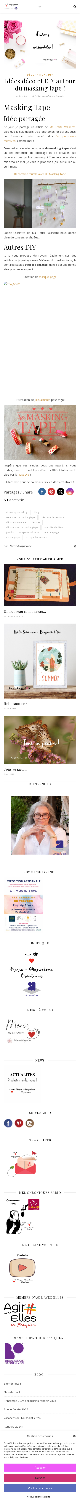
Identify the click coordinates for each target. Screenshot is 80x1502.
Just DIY (24, 474)
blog (36, 512)
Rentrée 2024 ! (13, 1426)
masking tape (13, 537)
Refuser (40, 1477)
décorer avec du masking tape (22, 527)
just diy (10, 532)
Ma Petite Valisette (62, 127)
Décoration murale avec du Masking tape (40, 174)
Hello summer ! (16, 703)
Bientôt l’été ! (12, 1383)
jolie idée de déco (53, 527)
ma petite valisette (29, 532)
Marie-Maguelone (21, 546)
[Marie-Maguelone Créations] (11, 6)
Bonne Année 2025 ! (16, 1409)
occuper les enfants (36, 537)
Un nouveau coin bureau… (25, 611)
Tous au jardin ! (16, 769)
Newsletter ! (12, 1392)
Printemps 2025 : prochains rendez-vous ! (30, 1401)
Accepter (40, 1467)
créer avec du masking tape (20, 517)
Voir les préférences (40, 1488)
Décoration (36, 74)
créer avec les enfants (52, 517)
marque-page (48, 277)
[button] (74, 1436)
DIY (50, 74)
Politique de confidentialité (38, 1496)
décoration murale (16, 522)
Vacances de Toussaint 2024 (22, 1418)
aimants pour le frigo (17, 512)
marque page (51, 532)
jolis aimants (43, 400)
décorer (36, 522)
